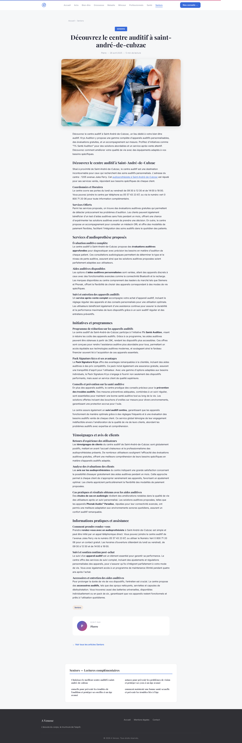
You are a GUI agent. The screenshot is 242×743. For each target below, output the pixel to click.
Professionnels (136, 5)
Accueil (67, 5)
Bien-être (86, 5)
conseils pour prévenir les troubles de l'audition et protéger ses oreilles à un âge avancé (91, 692)
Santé (149, 5)
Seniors (159, 5)
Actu (76, 5)
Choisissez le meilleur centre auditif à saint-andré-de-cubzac (93, 681)
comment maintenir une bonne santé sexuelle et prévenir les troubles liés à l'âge (147, 690)
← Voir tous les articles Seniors (88, 644)
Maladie (111, 5)
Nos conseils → (190, 5)
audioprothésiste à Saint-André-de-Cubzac (135, 177)
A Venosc (47, 720)
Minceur (122, 5)
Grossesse (99, 5)
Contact (156, 719)
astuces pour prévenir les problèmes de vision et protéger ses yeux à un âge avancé (147, 681)
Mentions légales (141, 719)
